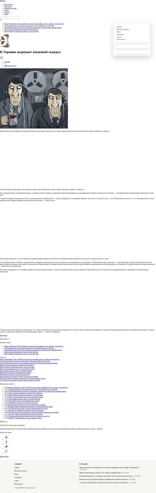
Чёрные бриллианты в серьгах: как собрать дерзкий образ (100, 473)
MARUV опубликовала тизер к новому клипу (25, 418)
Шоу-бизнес (8, 4)
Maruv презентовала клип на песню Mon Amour (17, 369)
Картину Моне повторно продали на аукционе (25, 414)
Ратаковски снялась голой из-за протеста (15, 374)
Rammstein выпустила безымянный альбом (15, 373)
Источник (3, 335)
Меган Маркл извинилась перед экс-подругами (21, 31)
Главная (7, 62)
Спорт (6, 10)
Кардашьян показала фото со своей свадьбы (16, 371)
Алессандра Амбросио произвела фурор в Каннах (26, 410)
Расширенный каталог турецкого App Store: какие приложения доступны (106, 476)
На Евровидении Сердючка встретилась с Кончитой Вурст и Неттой (29, 26)
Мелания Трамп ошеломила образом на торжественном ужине (22, 378)
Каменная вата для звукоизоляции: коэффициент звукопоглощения (103, 479)
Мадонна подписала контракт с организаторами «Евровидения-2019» (33, 412)
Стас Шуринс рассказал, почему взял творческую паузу (20, 380)
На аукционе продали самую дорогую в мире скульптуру (29, 416)
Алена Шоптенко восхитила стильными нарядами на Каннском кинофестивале (33, 28)
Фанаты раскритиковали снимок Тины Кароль (21, 29)
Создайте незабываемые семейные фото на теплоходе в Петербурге (103, 482)
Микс (6, 14)
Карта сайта (4, 456)
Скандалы (8, 6)
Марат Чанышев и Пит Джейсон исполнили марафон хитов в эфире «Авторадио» (34, 24)
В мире (6, 12)
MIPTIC (3, 1)
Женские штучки (10, 8)
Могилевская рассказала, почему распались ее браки (19, 376)
